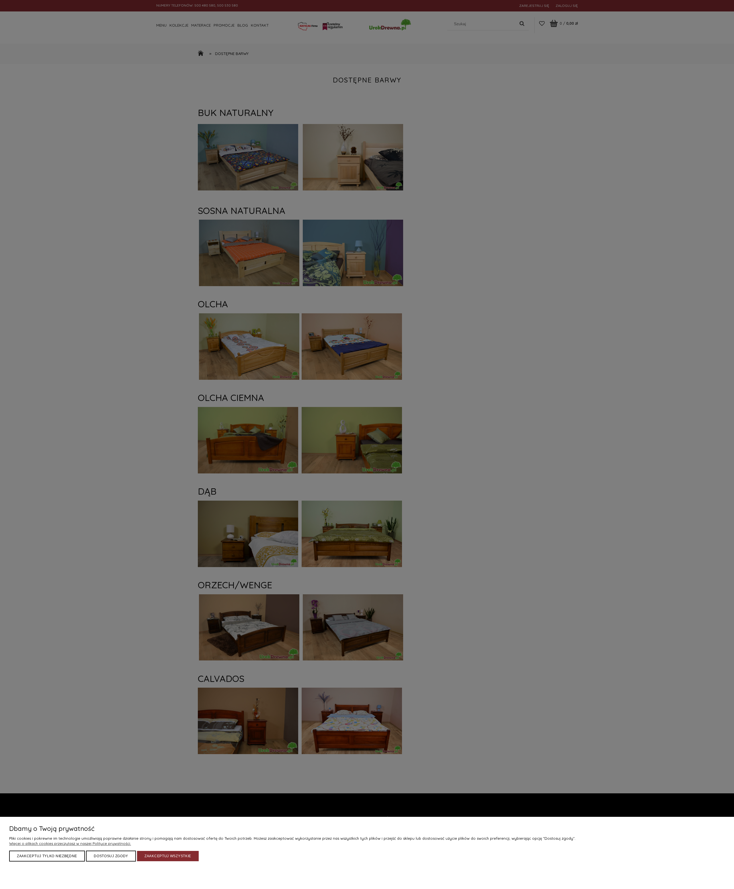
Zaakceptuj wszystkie (168, 856)
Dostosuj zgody (111, 856)
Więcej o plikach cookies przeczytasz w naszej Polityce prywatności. (70, 843)
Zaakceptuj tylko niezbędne (47, 856)
